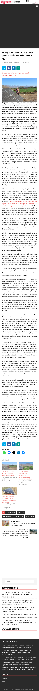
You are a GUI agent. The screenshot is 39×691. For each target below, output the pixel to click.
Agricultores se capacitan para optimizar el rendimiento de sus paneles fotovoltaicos (25, 475)
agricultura (11, 513)
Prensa (27, 62)
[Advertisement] (19, 28)
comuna (21, 513)
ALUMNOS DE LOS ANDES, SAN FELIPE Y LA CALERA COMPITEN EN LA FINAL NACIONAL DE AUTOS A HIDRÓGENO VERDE (18, 610)
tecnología (30, 516)
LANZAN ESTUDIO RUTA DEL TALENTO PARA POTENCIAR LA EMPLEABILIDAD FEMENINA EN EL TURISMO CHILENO (18, 595)
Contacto (4, 679)
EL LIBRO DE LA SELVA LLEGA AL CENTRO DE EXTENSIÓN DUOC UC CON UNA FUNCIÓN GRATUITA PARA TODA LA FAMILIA (19, 622)
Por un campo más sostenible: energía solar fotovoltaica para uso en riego (9, 499)
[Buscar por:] (19, 581)
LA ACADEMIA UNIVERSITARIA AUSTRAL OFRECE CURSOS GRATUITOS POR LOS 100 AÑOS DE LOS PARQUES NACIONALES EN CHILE (17, 602)
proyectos (19, 516)
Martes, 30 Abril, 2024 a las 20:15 (13, 62)
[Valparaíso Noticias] (19, 3)
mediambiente (7, 516)
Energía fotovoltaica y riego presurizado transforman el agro (8, 473)
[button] (36, 6)
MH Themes (32, 689)
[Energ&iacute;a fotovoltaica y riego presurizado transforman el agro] (9, 466)
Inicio (3, 681)
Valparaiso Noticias (10, 629)
